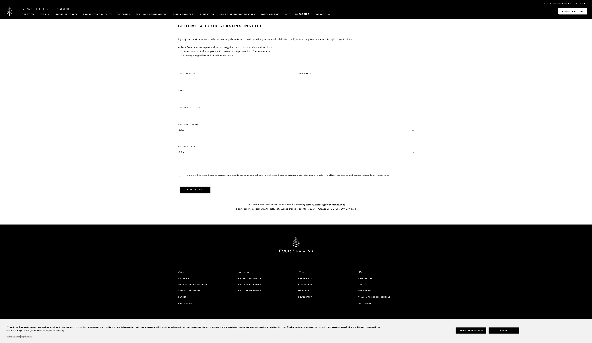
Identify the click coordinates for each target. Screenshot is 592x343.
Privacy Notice (13, 336)
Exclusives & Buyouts (98, 14)
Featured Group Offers (152, 14)
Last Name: (304, 74)
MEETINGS (124, 14)
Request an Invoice (249, 279)
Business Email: (189, 108)
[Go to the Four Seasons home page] (10, 11)
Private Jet (365, 279)
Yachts (362, 285)
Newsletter (305, 297)
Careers (183, 297)
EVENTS (44, 14)
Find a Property (184, 14)
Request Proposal (572, 11)
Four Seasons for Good (192, 285)
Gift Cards (365, 303)
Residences (365, 291)
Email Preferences (249, 291)
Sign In (584, 3)
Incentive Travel (66, 14)
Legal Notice (26, 336)
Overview (28, 14)
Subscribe (302, 14)
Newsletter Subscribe (47, 9)
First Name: (186, 74)
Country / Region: (191, 125)
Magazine (304, 291)
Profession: (186, 147)
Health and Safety (189, 291)
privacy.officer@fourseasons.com (325, 204)
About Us (183, 279)
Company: (185, 91)
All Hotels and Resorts (557, 3)
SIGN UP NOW (195, 190)
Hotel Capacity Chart (275, 14)
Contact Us (322, 14)
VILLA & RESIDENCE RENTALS (237, 14)
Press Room (305, 279)
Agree (504, 331)
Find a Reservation (249, 285)
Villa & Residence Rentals (374, 297)
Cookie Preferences (471, 331)
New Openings (306, 285)
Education (207, 14)
